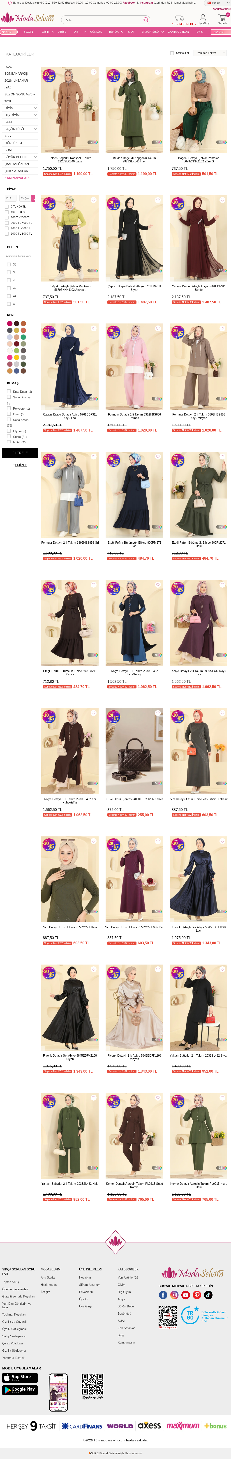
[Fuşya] (10, 358)
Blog (121, 1335)
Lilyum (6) (19, 431)
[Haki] (24, 364)
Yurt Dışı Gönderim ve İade (16, 1305)
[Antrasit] (10, 331)
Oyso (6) (18, 414)
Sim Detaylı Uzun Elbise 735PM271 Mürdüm (134, 927)
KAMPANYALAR (17, 178)
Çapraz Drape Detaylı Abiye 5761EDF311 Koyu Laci (70, 416)
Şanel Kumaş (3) (19, 400)
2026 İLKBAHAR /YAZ (16, 84)
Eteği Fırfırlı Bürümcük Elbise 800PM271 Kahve (70, 672)
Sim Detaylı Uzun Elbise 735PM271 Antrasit (199, 799)
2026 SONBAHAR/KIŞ (16, 70)
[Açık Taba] (24, 324)
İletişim (45, 1292)
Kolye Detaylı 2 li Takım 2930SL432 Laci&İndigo (134, 672)
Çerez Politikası (12, 1343)
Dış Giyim (124, 1292)
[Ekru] (10, 351)
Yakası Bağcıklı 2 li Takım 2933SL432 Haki (70, 1183)
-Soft (93, 1453)
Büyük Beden (126, 1306)
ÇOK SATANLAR (16, 171)
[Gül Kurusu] (10, 364)
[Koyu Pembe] (10, 324)
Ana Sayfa (48, 1277)
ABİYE (62, 31)
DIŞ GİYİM (77, 32)
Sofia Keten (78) (17, 422)
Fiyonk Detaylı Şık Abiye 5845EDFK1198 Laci (199, 929)
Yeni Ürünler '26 (128, 1277)
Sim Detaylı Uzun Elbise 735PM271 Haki (70, 927)
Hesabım (85, 1277)
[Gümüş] (17, 364)
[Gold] (17, 358)
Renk (11, 315)
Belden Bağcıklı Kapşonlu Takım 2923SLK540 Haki (134, 159)
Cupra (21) (20, 437)
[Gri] (24, 358)
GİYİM (45, 31)
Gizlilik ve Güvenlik (15, 1321)
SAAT (131, 31)
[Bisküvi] (10, 344)
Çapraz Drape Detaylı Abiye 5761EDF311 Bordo (199, 288)
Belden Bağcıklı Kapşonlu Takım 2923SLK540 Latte (70, 159)
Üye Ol (83, 1299)
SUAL (9, 150)
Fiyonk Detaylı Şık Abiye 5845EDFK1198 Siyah (70, 1057)
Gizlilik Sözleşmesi (14, 1350)
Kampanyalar (126, 1342)
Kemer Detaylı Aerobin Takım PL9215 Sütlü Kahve (134, 1185)
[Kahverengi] (24, 371)
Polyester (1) (21, 408)
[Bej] (17, 337)
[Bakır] (24, 331)
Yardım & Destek (13, 1358)
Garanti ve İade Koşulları (18, 1296)
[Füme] (24, 351)
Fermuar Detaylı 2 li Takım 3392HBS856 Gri (70, 542)
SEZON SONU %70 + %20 (28, 32)
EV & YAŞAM (201, 32)
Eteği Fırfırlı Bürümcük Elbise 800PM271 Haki (199, 544)
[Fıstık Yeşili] (17, 351)
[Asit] (17, 331)
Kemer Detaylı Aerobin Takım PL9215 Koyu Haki (198, 1185)
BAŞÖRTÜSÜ (150, 31)
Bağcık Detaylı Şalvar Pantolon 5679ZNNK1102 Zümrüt (198, 159)
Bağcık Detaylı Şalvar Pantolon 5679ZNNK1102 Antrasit (69, 288)
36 (14, 264)
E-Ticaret (102, 1453)
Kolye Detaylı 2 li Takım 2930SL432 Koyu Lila (198, 672)
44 (14, 296)
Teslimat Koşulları (14, 1314)
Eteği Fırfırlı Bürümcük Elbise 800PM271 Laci (134, 544)
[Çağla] (24, 344)
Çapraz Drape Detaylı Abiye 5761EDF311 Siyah (134, 288)
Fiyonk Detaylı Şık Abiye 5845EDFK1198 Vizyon (134, 1057)
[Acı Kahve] (17, 324)
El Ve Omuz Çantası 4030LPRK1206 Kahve (134, 799)
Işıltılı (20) (19, 442)
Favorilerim (86, 1292)
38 (14, 272)
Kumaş (12, 383)
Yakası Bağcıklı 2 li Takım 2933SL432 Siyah (199, 1055)
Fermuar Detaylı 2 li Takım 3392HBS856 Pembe (134, 416)
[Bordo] (17, 344)
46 (14, 304)
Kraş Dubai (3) (22, 391)
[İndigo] (17, 371)
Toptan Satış (10, 1282)
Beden (12, 247)
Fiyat (11, 189)
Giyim (121, 1284)
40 (14, 280)
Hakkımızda (49, 1284)
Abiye (121, 1299)
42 (14, 288)
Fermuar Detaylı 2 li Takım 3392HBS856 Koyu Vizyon (198, 416)
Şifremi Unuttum (89, 1284)
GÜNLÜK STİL (96, 32)
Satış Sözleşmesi (13, 1336)
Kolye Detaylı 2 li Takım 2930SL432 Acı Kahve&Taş (70, 800)
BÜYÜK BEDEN (114, 32)
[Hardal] (10, 371)
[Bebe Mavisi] (10, 337)
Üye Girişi (85, 1306)
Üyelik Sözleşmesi (14, 1329)
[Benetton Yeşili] (24, 337)
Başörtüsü (124, 1313)
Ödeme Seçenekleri (15, 1289)
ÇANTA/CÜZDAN (178, 31)
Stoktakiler (182, 53)
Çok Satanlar (126, 1328)
